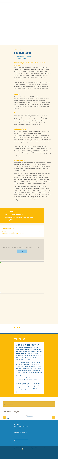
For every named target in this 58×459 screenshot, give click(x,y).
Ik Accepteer (22, 251)
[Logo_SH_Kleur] (6, 1)
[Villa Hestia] (29, 416)
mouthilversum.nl (21, 58)
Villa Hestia (6, 418)
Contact (16, 435)
